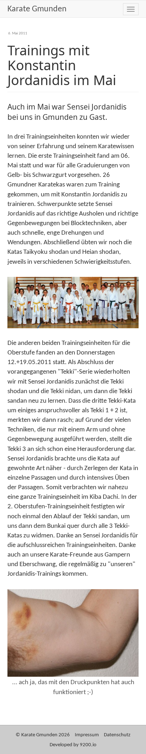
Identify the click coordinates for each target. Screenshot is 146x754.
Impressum (87, 735)
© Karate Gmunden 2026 (43, 735)
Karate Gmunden (37, 9)
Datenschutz (117, 735)
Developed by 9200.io (73, 745)
